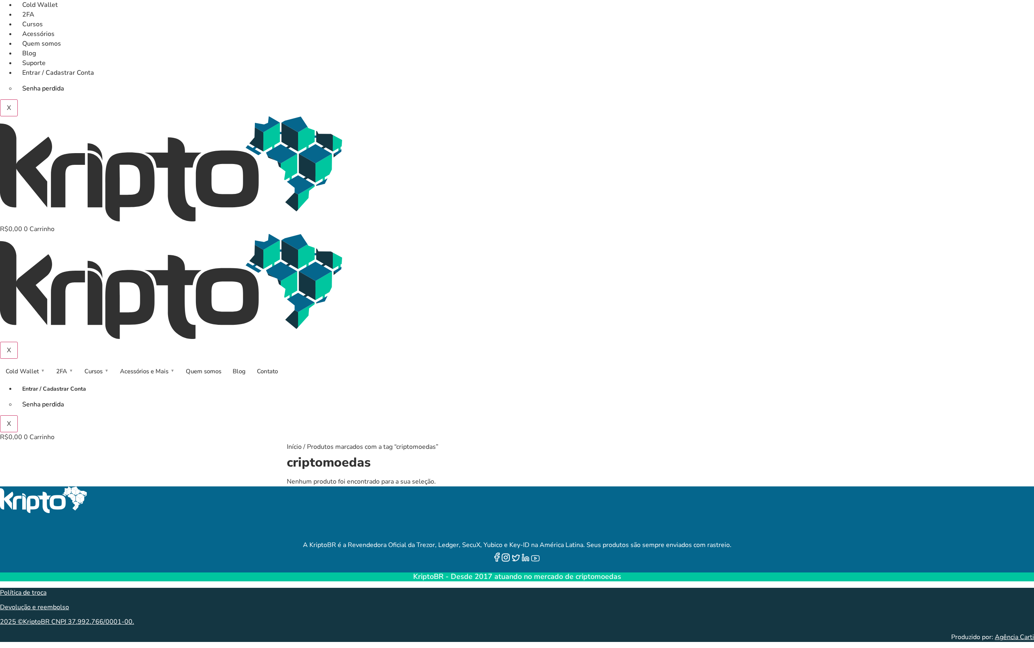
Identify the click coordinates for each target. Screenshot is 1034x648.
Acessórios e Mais (147, 371)
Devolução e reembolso (34, 607)
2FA (28, 14)
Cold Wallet (40, 4)
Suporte (34, 63)
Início (294, 446)
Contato (267, 371)
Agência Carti (1014, 637)
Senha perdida (43, 88)
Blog (29, 53)
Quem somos (41, 43)
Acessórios (38, 33)
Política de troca (23, 592)
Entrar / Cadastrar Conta (58, 72)
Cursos (32, 24)
